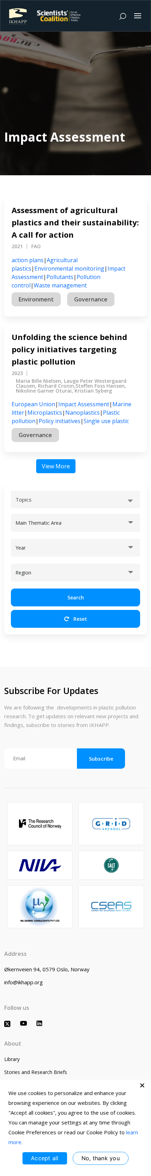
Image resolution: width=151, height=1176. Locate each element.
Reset (79, 619)
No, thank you (100, 1158)
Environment (36, 299)
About (12, 1043)
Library (12, 1059)
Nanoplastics (82, 412)
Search (75, 597)
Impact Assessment (83, 404)
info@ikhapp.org (23, 982)
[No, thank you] (142, 1085)
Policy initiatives (59, 421)
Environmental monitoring (69, 268)
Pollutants (59, 277)
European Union (33, 404)
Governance (90, 299)
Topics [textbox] (23, 499)
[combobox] (75, 499)
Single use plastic (106, 421)
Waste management (60, 285)
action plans (28, 260)
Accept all (45, 1158)
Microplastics (44, 412)
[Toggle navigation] (137, 16)
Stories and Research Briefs (35, 1072)
